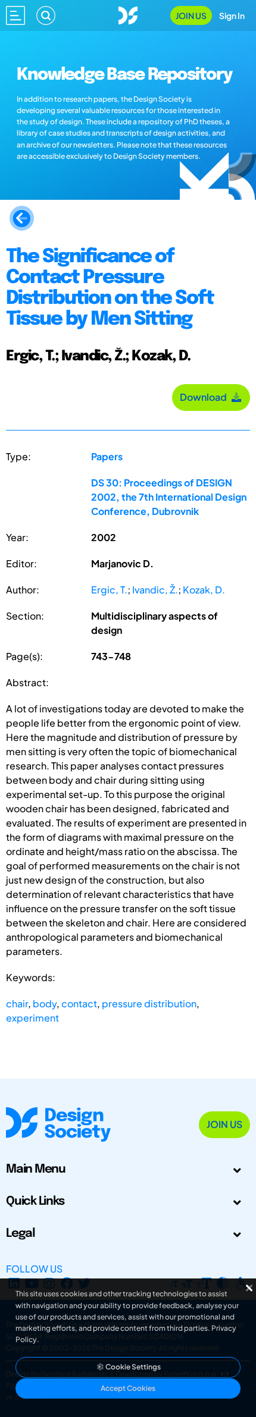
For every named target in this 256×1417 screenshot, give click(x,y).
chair (17, 1003)
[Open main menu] (15, 15)
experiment (32, 1017)
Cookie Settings (132, 1366)
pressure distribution (149, 1003)
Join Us (191, 15)
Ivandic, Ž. (155, 589)
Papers (107, 456)
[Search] (45, 15)
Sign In (232, 15)
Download (205, 397)
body (45, 1003)
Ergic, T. (109, 589)
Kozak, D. (204, 589)
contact (79, 1003)
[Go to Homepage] (128, 14)
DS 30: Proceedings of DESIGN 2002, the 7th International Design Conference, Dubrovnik (168, 496)
